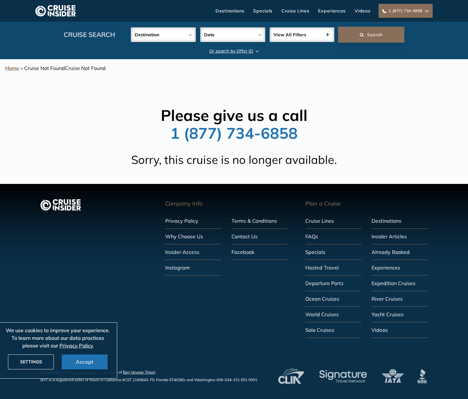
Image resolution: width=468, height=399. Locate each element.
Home (12, 68)
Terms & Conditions (254, 221)
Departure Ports (324, 283)
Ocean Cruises (322, 299)
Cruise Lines (295, 11)
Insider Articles (389, 236)
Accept (84, 362)
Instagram (177, 267)
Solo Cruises (319, 330)
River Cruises (387, 299)
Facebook (242, 252)
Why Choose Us (184, 236)
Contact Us (244, 236)
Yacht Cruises (388, 314)
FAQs (311, 236)
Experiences (332, 11)
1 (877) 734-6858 (234, 133)
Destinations (230, 11)
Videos (362, 11)
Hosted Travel (322, 267)
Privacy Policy (181, 221)
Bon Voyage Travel (139, 372)
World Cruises (322, 314)
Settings (31, 362)
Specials (263, 11)
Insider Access (182, 252)
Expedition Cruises (393, 283)
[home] (55, 11)
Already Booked (391, 252)
